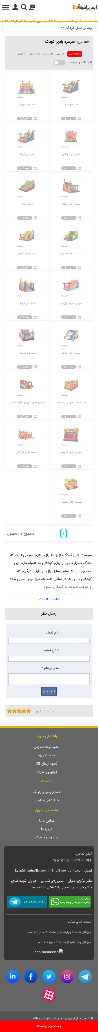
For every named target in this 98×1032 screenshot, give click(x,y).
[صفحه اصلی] (84, 7)
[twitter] (49, 976)
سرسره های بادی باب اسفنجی (71, 403)
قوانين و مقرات (46, 772)
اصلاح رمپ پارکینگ (47, 792)
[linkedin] (13, 976)
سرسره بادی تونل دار (71, 303)
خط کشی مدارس (47, 800)
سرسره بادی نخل (71, 204)
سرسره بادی (26, 204)
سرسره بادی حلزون (71, 254)
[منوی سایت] (49, 7)
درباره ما (46, 829)
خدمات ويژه (46, 755)
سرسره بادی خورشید (71, 452)
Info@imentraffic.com (67, 870)
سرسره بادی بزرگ (71, 353)
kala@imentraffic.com (31, 870)
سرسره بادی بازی (27, 353)
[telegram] (85, 976)
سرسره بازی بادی (27, 254)
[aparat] (49, 995)
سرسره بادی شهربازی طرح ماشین (27, 403)
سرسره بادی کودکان (27, 452)
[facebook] (31, 976)
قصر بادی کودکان (71, 154)
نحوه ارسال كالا (46, 763)
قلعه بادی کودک (27, 303)
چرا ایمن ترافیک (46, 837)
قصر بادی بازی (71, 105)
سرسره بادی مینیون (71, 502)
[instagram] (67, 976)
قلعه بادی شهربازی (27, 105)
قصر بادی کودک (27, 154)
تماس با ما (46, 821)
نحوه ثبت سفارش (46, 747)
